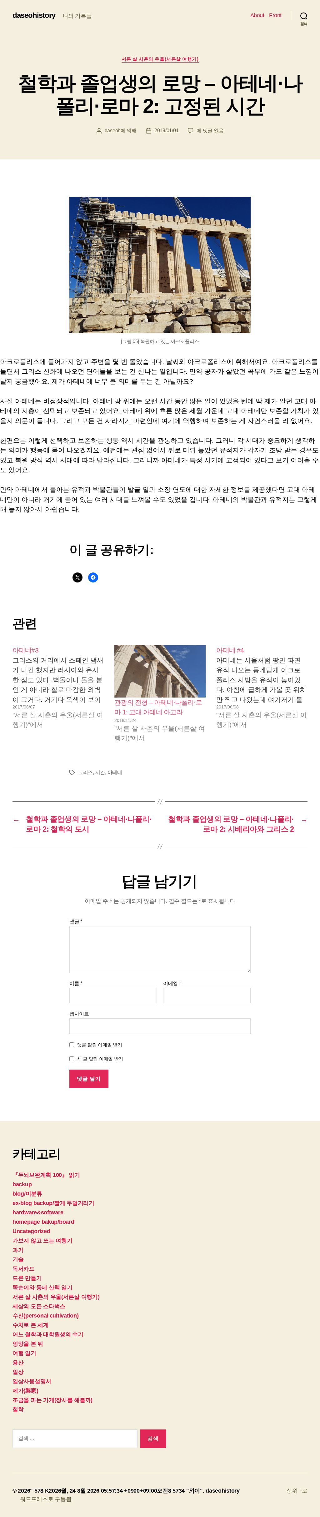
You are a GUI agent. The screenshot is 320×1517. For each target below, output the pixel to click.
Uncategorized (31, 1231)
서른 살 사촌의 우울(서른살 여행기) (160, 59)
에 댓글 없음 (210, 130)
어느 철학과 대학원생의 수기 (47, 1334)
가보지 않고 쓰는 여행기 (42, 1240)
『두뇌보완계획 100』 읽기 (46, 1175)
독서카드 (23, 1269)
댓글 (75, 921)
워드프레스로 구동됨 (45, 1499)
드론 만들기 (27, 1278)
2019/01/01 (166, 130)
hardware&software (37, 1212)
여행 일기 (24, 1353)
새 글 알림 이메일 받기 (100, 1058)
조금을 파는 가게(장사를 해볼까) (52, 1400)
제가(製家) (25, 1391)
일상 (17, 1372)
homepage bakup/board (43, 1222)
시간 (100, 772)
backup (22, 1184)
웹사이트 (79, 1013)
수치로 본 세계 (30, 1325)
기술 (17, 1259)
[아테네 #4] (262, 694)
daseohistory (33, 15)
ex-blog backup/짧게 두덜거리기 (53, 1203)
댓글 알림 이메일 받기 (99, 1044)
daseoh (113, 130)
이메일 (172, 983)
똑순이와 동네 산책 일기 (42, 1287)
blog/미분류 (27, 1194)
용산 (17, 1362)
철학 (17, 1409)
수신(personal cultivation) (45, 1316)
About (257, 15)
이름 (75, 983)
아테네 (115, 772)
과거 (17, 1250)
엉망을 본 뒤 (27, 1344)
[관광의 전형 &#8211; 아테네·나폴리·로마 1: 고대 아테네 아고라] (160, 671)
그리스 (85, 772)
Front (275, 15)
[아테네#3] (58, 694)
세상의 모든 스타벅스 (38, 1306)
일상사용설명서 (31, 1381)
